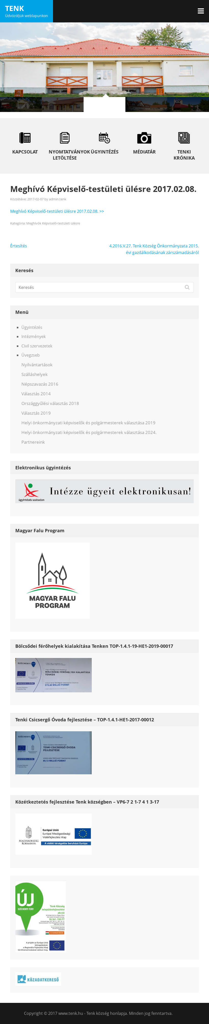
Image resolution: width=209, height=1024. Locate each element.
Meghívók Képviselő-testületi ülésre (53, 223)
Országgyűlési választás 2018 (50, 403)
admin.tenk (57, 199)
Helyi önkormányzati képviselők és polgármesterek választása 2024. (89, 432)
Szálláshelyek (34, 374)
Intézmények (33, 336)
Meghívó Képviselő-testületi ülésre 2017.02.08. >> (57, 211)
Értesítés (18, 246)
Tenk (14, 8)
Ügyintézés (31, 327)
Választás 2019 (36, 413)
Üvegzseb (30, 355)
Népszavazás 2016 (39, 384)
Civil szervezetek (36, 346)
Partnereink (33, 442)
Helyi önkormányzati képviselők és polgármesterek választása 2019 (88, 423)
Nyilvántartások (37, 365)
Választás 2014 (36, 394)
